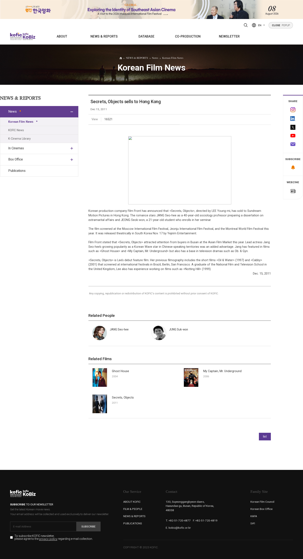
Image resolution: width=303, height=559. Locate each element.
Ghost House (120, 371)
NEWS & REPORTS (104, 36)
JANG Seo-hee (119, 329)
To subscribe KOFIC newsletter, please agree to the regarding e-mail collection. (53, 537)
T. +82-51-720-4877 (178, 520)
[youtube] (293, 136)
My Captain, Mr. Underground (222, 371)
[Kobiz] (28, 36)
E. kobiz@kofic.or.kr (178, 527)
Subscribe (88, 526)
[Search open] (245, 25)
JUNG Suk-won (178, 329)
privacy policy (48, 539)
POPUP (281, 25)
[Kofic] (16, 36)
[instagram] (293, 109)
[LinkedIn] (293, 118)
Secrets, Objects (123, 397)
